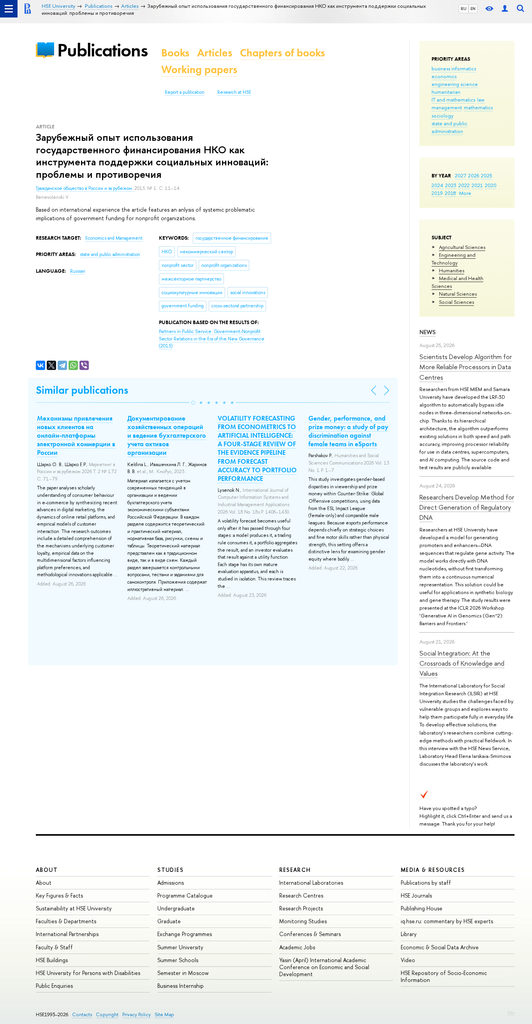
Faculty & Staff (54, 947)
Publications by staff (426, 882)
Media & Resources (433, 869)
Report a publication (184, 92)
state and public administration (449, 127)
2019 (437, 192)
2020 (491, 185)
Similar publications (82, 390)
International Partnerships (67, 934)
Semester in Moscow (183, 973)
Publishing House (421, 908)
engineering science (455, 84)
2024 (437, 185)
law (480, 99)
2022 (464, 185)
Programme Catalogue (185, 895)
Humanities (451, 270)
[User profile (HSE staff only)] (505, 9)
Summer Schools (177, 960)
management (447, 107)
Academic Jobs (297, 947)
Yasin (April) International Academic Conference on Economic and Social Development (324, 967)
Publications (102, 50)
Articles (214, 53)
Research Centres (301, 895)
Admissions (170, 882)
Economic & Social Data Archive (440, 947)
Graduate (169, 921)
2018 (450, 192)
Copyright (107, 1014)
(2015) (211, 338)
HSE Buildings (52, 960)
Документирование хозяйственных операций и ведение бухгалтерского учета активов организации (166, 435)
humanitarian (446, 91)
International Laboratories (311, 882)
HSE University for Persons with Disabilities (88, 973)
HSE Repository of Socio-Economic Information (444, 976)
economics (444, 76)
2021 (477, 185)
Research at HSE (234, 92)
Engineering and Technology (454, 258)
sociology (442, 115)
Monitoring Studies (303, 921)
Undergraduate (176, 908)
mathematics (478, 107)
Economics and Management (114, 238)
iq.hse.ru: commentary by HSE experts (447, 921)
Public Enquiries (54, 985)
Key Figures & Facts (59, 895)
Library (409, 934)
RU (464, 8)
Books (175, 53)
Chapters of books (282, 53)
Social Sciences (456, 301)
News (427, 332)
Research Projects (301, 908)
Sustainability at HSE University (74, 908)
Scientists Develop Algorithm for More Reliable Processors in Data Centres (465, 367)
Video (408, 960)
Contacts (82, 1014)
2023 (450, 185)
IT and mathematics (453, 99)
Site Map (164, 1014)
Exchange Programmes (184, 934)
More (465, 192)
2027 (460, 175)
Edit (510, 1012)
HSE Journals (416, 895)
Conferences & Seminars (310, 934)
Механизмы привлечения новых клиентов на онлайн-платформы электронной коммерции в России (76, 435)
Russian (77, 271)
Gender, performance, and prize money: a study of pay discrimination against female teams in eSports (348, 431)
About (47, 869)
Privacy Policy (136, 1014)
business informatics (454, 68)
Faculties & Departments (66, 921)
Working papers (199, 69)
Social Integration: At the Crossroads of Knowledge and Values (461, 663)
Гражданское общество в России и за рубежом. (85, 188)
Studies (170, 869)
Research (295, 869)
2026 (473, 175)
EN (473, 8)
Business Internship (180, 985)
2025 (486, 175)
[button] (193, 403)
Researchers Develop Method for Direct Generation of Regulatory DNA (466, 507)
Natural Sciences (458, 293)
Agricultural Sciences (462, 247)
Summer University (180, 947)
